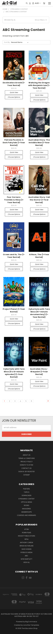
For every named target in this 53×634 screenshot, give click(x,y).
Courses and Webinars (26, 515)
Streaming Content (26, 499)
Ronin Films (26, 532)
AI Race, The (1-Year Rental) (39, 255)
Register (31, 471)
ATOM (26, 529)
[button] (26, 20)
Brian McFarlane (26, 546)
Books (26, 505)
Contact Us (26, 468)
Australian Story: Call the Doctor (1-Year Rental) (39, 200)
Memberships (26, 512)
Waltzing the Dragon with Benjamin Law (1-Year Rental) (39, 85)
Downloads (26, 495)
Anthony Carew (26, 542)
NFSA (26, 539)
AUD (37, 3)
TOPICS (26, 492)
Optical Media (26, 502)
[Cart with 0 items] (44, 3)
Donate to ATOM (26, 465)
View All (26, 562)
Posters (26, 489)
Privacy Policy (27, 462)
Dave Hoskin (26, 549)
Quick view (14, 92)
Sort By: (7, 42)
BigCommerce (31, 622)
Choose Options (14, 97)
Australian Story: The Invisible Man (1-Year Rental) (39, 143)
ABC (26, 556)
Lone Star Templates (31, 625)
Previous (4, 631)
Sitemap (26, 475)
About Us (26, 455)
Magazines (26, 509)
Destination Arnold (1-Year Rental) (14, 84)
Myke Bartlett (26, 559)
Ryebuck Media (26, 552)
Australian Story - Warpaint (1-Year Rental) (39, 372)
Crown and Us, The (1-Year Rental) (14, 255)
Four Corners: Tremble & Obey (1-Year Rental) (14, 200)
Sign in (21, 471)
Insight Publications (26, 536)
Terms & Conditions (26, 458)
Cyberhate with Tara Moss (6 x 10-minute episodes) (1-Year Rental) (13, 373)
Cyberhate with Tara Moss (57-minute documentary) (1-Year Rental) (39, 313)
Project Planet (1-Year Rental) (14, 310)
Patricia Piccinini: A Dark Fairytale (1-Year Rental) (14, 143)
